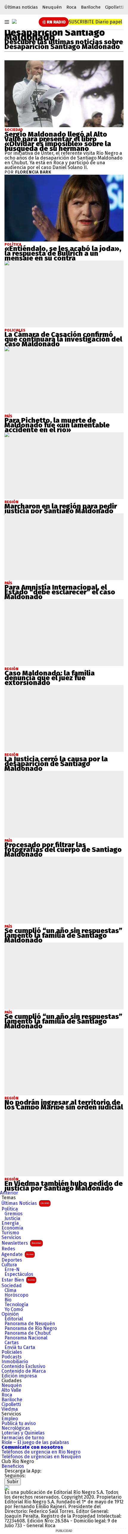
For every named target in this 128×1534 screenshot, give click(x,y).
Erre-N (12, 1269)
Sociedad (13, 130)
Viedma (9, 1409)
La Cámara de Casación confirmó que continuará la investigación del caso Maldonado (63, 339)
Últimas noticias (21, 7)
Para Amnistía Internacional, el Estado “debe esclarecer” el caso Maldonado (59, 592)
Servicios (11, 1237)
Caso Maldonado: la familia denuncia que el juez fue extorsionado (49, 678)
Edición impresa (19, 1376)
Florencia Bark (33, 172)
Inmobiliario (14, 1361)
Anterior (9, 1193)
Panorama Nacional (25, 1338)
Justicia (12, 1218)
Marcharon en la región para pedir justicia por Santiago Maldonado (60, 508)
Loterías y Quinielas (23, 1433)
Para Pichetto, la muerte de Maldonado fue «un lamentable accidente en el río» (57, 425)
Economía (12, 1228)
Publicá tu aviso (18, 1423)
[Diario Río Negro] (14, 21)
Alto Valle (11, 1390)
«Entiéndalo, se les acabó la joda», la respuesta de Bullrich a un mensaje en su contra (62, 253)
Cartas (11, 1342)
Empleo (9, 1418)
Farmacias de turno (22, 1437)
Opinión (10, 1314)
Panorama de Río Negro (30, 1328)
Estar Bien (18, 1280)
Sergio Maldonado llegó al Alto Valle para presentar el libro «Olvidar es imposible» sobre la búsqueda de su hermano (57, 141)
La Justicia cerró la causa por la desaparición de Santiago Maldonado (56, 764)
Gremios (13, 1213)
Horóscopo (16, 1295)
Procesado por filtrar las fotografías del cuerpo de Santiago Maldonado (63, 849)
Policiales (11, 1352)
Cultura (9, 1264)
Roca (71, 7)
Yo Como (13, 1309)
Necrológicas (15, 1428)
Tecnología (16, 1304)
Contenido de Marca (23, 1371)
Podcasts (11, 1357)
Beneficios (12, 1466)
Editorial (13, 1319)
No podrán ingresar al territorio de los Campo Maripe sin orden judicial (63, 1104)
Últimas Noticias (25, 1203)
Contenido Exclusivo (23, 1366)
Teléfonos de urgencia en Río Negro (40, 1452)
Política (9, 1209)
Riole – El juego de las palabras (35, 1442)
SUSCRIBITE (95, 22)
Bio (7, 1300)
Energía (10, 1223)
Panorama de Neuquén (29, 1323)
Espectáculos (18, 1274)
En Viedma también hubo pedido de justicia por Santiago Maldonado (63, 1185)
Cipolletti (114, 7)
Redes (8, 1248)
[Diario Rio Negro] (6, 1487)
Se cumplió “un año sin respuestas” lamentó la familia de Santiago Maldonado (63, 935)
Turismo (10, 1232)
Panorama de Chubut (27, 1333)
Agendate (17, 1254)
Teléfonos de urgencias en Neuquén (41, 1456)
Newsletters (21, 1243)
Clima (10, 1290)
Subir (12, 1481)
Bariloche (91, 7)
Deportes (11, 1260)
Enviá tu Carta (19, 1347)
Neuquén (52, 7)
